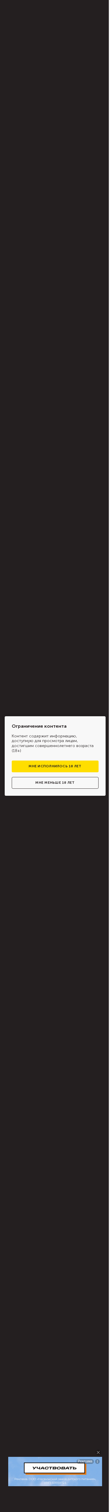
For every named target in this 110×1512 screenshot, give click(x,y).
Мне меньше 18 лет (55, 783)
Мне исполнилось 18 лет (54, 766)
